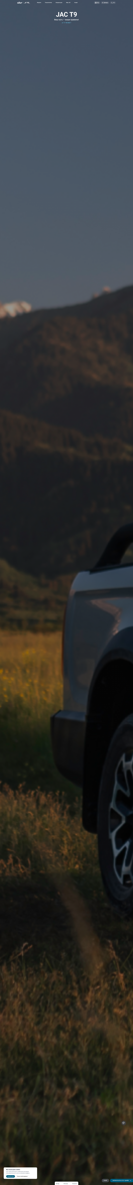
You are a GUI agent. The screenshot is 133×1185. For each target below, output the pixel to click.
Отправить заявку (65, 598)
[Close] (80, 580)
